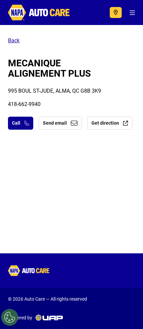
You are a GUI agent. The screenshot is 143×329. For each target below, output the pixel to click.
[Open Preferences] (9, 317)
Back (14, 40)
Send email (55, 123)
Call (16, 123)
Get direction (105, 123)
